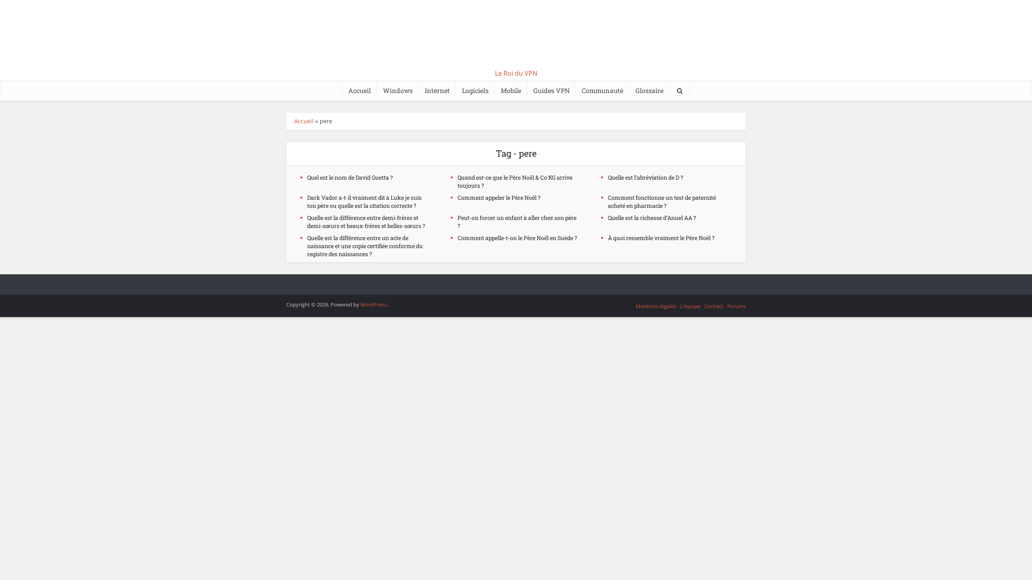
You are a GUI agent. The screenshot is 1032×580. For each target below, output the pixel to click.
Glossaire (649, 90)
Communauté (602, 90)
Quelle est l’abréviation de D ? (645, 177)
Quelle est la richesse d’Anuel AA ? (652, 218)
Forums (736, 306)
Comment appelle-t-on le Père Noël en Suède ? (517, 238)
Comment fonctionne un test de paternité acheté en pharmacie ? (662, 201)
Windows (398, 90)
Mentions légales (656, 306)
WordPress (373, 304)
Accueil (359, 90)
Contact (713, 306)
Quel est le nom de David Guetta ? (350, 177)
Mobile (511, 90)
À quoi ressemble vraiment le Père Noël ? (661, 238)
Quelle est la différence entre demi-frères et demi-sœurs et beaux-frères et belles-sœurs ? (366, 222)
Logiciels (475, 90)
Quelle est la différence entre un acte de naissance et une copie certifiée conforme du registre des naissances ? (365, 246)
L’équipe (690, 306)
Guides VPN (551, 90)
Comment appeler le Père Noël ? (499, 197)
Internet (437, 90)
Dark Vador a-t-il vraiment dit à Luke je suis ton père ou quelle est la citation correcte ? (364, 201)
